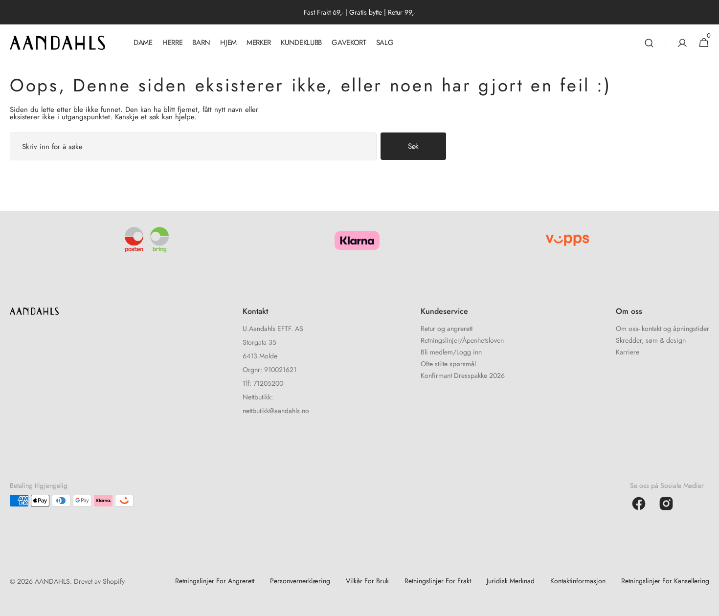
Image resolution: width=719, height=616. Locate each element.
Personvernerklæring (300, 580)
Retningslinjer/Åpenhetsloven (462, 340)
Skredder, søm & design (651, 340)
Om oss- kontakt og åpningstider (662, 329)
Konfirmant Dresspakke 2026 (463, 375)
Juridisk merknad (511, 580)
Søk (413, 146)
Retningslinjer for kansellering (665, 580)
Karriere (627, 352)
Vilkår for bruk (367, 580)
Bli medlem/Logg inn (451, 352)
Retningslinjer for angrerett (214, 580)
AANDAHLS (52, 581)
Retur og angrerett (446, 329)
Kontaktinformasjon (578, 580)
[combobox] (193, 146)
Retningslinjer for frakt (437, 580)
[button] (649, 42)
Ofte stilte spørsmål (448, 364)
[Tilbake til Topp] (707, 604)
